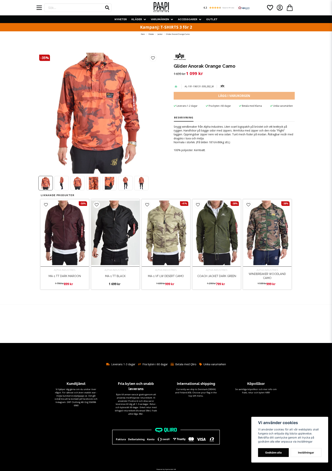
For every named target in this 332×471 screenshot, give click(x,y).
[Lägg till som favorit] (270, 8)
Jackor (160, 34)
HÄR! (267, 392)
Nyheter (121, 19)
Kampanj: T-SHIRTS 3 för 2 (166, 27)
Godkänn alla (273, 452)
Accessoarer (187, 19)
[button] (107, 8)
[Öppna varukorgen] (290, 8)
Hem (143, 34)
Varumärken (160, 19)
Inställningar (306, 452)
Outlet (211, 19)
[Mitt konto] (280, 8)
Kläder (136, 19)
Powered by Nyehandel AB (166, 469)
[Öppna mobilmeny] (39, 7)
